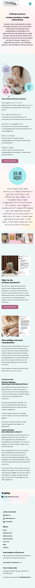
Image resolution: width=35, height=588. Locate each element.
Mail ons (8, 515)
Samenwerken (8, 539)
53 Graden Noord (25, 577)
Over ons (6, 541)
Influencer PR (7, 533)
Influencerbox (7, 536)
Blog (4, 544)
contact (10, 371)
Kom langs (8, 521)
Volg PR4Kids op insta (11, 497)
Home (5, 530)
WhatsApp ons (10, 518)
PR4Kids (17, 571)
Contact (5, 547)
